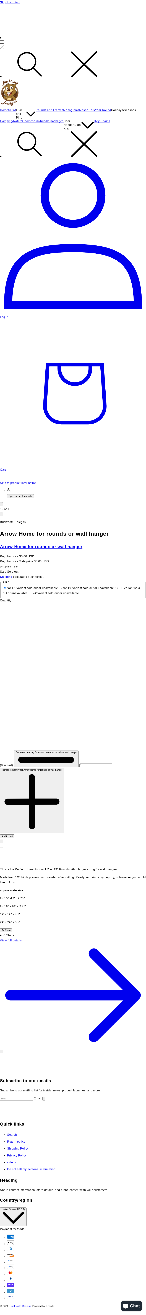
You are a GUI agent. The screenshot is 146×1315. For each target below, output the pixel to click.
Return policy (16, 1141)
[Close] (1, 1051)
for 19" (88, 588)
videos (11, 1162)
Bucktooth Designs (20, 1306)
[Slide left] (1, 504)
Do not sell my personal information (31, 1169)
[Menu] (2, 43)
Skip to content (10, 2)
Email (38, 1098)
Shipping (6, 576)
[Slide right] (1, 514)
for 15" (32, 588)
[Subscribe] (43, 1098)
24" (56, 593)
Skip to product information (18, 482)
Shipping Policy (18, 1148)
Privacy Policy (17, 1155)
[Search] (73, 65)
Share (7, 930)
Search (12, 1134)
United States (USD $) (13, 1209)
